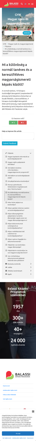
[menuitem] (21, 4)
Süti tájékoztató (6, 438)
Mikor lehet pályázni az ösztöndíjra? (15, 203)
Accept (18, 433)
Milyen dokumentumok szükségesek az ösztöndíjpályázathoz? (15, 226)
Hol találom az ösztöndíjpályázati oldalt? (19, 177)
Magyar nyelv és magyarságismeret (20, 44)
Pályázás (8, 46)
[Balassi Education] (15, 4)
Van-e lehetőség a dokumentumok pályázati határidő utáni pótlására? (16, 258)
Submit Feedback (9, 143)
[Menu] (32, 4)
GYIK (4, 44)
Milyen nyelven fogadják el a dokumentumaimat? (17, 240)
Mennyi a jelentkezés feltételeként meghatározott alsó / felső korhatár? (17, 187)
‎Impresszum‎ (30, 438)
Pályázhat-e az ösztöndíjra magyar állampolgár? (16, 246)
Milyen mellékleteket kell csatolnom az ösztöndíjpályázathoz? (16, 234)
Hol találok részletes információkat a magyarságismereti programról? (18, 170)
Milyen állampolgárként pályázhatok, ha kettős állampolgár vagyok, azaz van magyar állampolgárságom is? (17, 217)
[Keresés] (21, 4)
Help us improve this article (12, 131)
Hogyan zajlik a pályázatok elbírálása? (16, 163)
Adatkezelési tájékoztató (19, 438)
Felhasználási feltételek (9, 394)
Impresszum (6, 385)
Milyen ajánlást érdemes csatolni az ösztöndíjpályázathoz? (18, 209)
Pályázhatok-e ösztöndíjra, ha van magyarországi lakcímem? (18, 252)
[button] (33, 411)
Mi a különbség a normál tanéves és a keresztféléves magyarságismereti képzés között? (17, 51)
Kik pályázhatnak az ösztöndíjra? (18, 181)
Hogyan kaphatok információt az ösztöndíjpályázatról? (18, 158)
